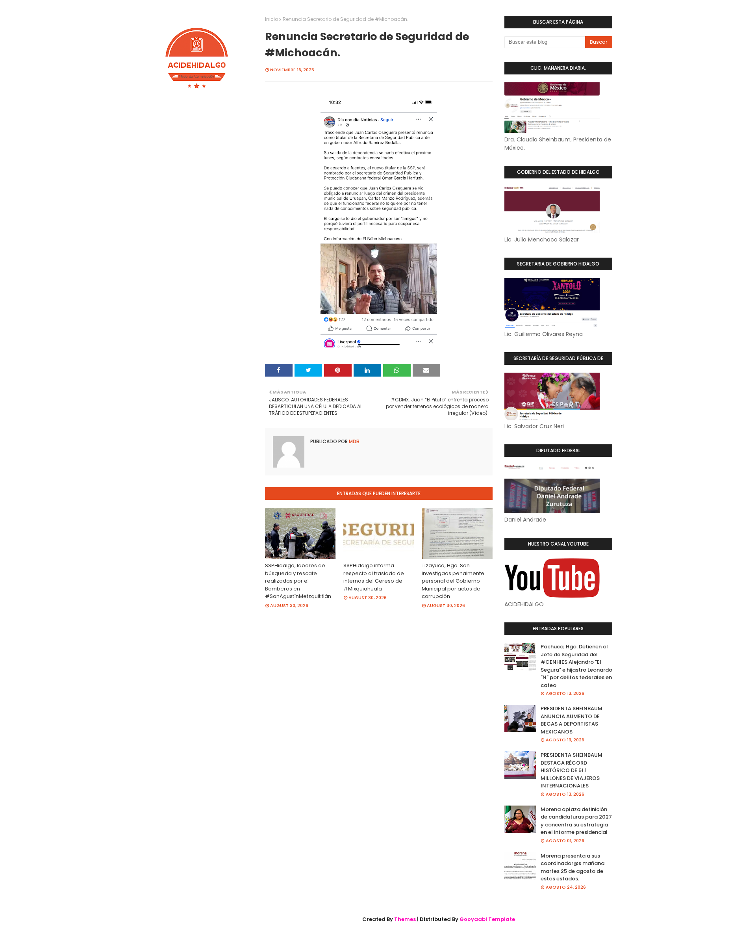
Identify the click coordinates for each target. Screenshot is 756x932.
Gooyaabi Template (487, 919)
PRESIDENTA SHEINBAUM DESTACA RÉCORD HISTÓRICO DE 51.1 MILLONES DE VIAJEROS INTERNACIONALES (571, 770)
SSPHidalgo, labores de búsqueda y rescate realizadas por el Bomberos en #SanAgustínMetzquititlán (298, 581)
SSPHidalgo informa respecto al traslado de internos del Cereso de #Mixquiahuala (373, 577)
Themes (405, 919)
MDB (353, 441)
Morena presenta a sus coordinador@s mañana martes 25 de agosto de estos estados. (572, 867)
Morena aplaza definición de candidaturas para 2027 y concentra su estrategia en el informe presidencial (576, 821)
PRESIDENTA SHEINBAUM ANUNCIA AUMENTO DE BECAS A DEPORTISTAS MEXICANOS (571, 720)
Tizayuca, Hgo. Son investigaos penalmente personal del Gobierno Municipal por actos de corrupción (453, 581)
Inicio (271, 19)
